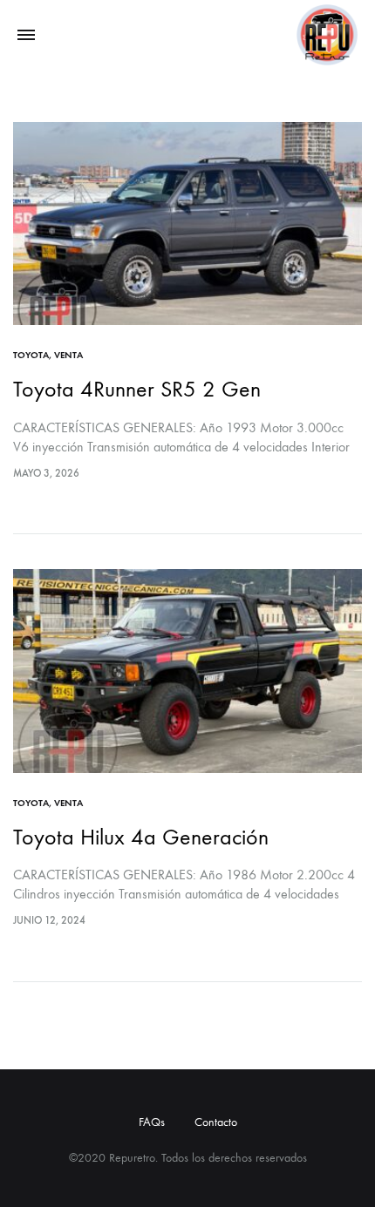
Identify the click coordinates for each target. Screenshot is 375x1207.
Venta (68, 355)
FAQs (152, 1122)
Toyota (31, 355)
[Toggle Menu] (26, 35)
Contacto (215, 1122)
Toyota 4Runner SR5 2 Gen (137, 389)
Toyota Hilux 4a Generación (141, 837)
